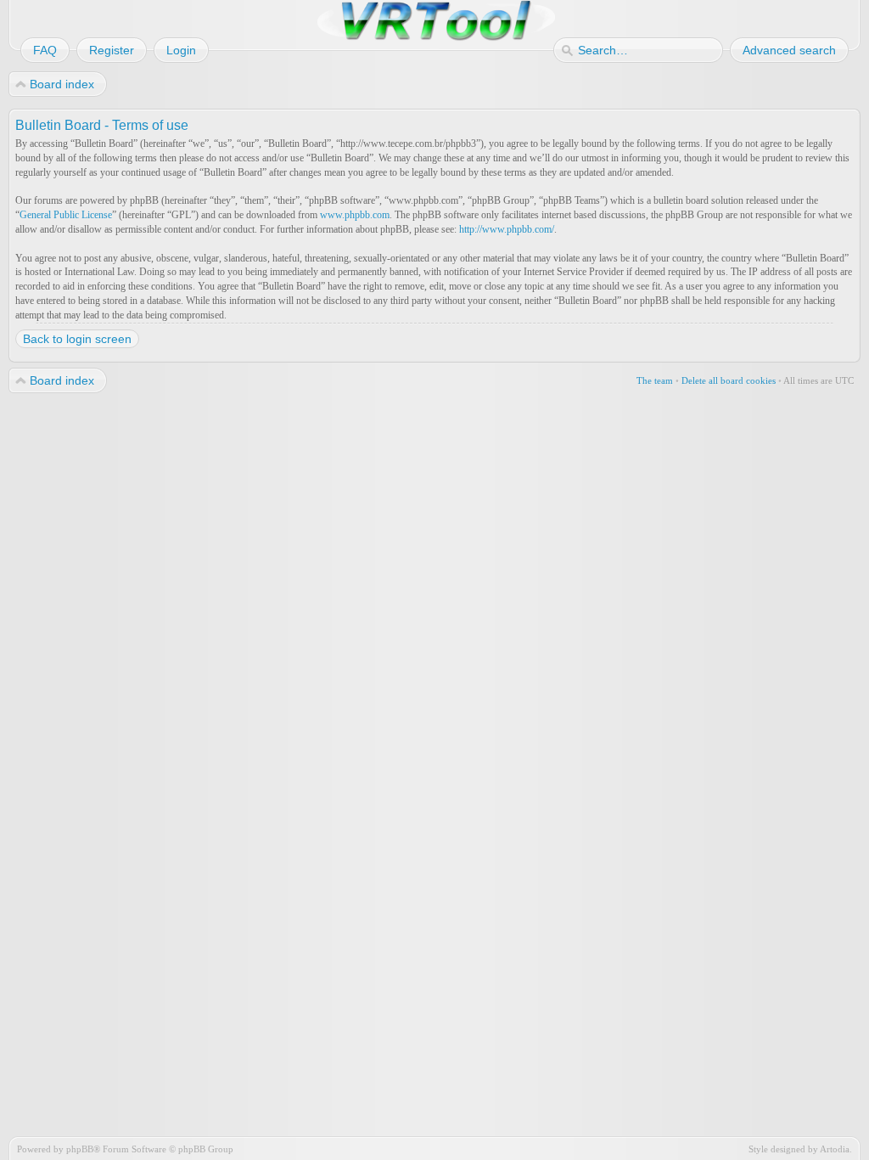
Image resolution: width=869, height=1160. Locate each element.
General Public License (66, 215)
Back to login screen (77, 339)
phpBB (79, 1149)
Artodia (834, 1149)
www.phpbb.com (355, 215)
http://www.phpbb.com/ (506, 229)
